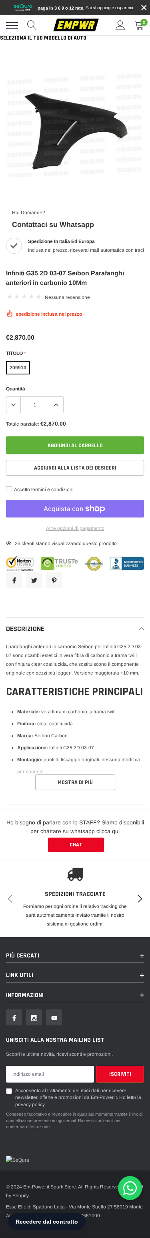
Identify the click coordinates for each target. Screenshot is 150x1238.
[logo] (76, 25)
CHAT (76, 844)
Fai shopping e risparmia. (86, 7)
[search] (32, 26)
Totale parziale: (22, 424)
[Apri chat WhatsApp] (130, 1188)
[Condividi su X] (34, 580)
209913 (18, 367)
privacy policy (29, 1104)
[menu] (12, 26)
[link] (14, 1017)
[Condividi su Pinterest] (54, 580)
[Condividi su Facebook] (14, 580)
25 (17, 543)
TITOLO (16, 353)
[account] (120, 25)
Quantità (15, 389)
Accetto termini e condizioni (43, 489)
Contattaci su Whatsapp (53, 225)
